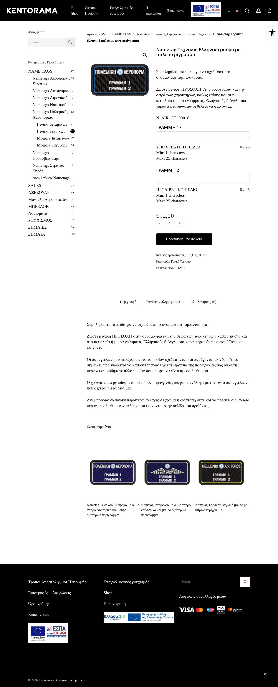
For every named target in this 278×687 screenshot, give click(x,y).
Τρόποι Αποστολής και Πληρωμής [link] (57, 582)
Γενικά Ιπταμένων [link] (52, 124)
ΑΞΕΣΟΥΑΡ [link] (39, 192)
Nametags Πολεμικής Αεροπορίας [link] (50, 114)
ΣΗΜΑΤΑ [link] (36, 234)
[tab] (128, 302)
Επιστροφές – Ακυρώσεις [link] (49, 593)
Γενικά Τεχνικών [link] (51, 131)
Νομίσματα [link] (37, 213)
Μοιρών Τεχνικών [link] (52, 145)
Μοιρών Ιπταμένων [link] (53, 138)
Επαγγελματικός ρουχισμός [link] (126, 582)
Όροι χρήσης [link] (39, 603)
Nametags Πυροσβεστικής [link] (46, 155)
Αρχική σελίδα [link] (96, 34)
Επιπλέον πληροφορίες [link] (163, 302)
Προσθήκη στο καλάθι (184, 239)
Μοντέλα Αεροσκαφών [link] (47, 199)
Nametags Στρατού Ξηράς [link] (48, 168)
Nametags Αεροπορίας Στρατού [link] (51, 81)
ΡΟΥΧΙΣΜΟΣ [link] (40, 220)
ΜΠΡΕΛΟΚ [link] (38, 206)
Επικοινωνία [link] (39, 614)
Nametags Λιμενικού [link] (50, 97)
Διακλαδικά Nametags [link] (51, 178)
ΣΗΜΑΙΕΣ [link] (37, 227)
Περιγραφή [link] (128, 302)
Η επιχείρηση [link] (115, 603)
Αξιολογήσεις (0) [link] (203, 302)
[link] (272, 32)
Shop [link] (108, 593)
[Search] (245, 582)
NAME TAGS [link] (40, 71)
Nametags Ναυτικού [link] (49, 104)
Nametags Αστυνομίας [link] (51, 90)
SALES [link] (34, 185)
